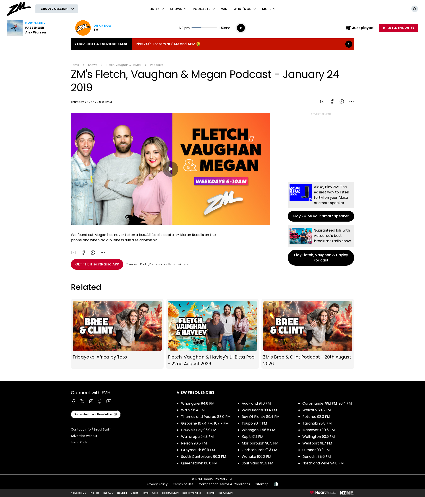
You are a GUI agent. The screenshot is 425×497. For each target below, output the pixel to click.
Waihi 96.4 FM (193, 410)
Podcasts (156, 65)
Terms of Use (183, 484)
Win (224, 9)
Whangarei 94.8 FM (197, 403)
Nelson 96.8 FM (194, 443)
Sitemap (262, 484)
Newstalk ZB (78, 493)
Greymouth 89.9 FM (198, 449)
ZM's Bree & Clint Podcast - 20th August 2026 (307, 334)
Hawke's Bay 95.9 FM (198, 430)
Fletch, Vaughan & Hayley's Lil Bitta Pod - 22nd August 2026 (212, 334)
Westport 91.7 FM (317, 443)
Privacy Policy (157, 484)
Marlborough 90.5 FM (260, 443)
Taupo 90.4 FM (254, 423)
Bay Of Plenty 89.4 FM (260, 416)
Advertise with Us (84, 436)
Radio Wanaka (191, 493)
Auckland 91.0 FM (256, 403)
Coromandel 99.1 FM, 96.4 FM (327, 403)
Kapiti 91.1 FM (252, 436)
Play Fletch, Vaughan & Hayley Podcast (321, 245)
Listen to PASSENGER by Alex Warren (35, 28)
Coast (134, 493)
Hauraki (122, 493)
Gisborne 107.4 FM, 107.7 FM (204, 423)
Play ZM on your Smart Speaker (321, 202)
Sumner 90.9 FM (316, 449)
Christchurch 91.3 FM (259, 449)
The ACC (108, 493)
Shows (92, 65)
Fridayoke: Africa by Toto (117, 334)
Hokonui (209, 493)
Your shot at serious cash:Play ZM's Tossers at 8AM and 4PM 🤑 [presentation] (212, 44)
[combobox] (351, 101)
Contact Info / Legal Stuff (91, 429)
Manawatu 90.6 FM (318, 430)
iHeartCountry (170, 493)
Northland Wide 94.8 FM (323, 463)
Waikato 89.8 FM (316, 410)
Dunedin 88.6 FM (316, 456)
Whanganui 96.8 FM (258, 430)
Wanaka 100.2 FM (256, 456)
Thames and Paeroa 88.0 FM (205, 416)
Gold (155, 493)
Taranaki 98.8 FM (317, 423)
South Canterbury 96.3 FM (203, 456)
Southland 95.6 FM (257, 463)
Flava (145, 493)
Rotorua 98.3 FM (316, 416)
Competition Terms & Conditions (224, 484)
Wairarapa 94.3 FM (197, 436)
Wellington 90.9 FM (318, 436)
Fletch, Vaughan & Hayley (123, 65)
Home (75, 65)
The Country (225, 493)
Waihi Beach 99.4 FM (259, 410)
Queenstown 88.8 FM (199, 463)
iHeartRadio (79, 442)
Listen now (93, 28)
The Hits (94, 493)
